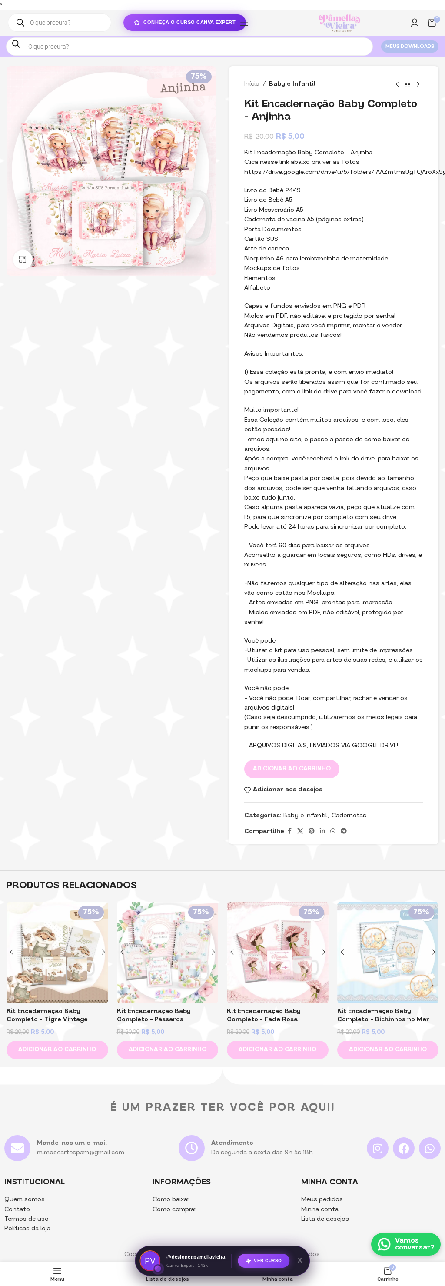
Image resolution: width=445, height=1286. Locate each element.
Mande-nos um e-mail (72, 1143)
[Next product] (418, 84)
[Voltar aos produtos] (407, 84)
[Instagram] (378, 1148)
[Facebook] (404, 1148)
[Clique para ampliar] (23, 260)
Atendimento (232, 1143)
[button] (57, 1050)
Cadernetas (349, 816)
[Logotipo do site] (339, 23)
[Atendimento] (192, 1148)
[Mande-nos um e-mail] (17, 1148)
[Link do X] (300, 831)
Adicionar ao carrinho (292, 769)
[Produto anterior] (397, 84)
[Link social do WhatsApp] (333, 831)
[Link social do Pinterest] (311, 831)
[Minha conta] (414, 22)
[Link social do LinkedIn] (322, 831)
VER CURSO (268, 1260)
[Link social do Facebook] (289, 831)
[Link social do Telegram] (343, 831)
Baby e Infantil (292, 84)
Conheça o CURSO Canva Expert (189, 22)
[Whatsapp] (430, 1148)
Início (251, 84)
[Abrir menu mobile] (244, 22)
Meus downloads (409, 46)
